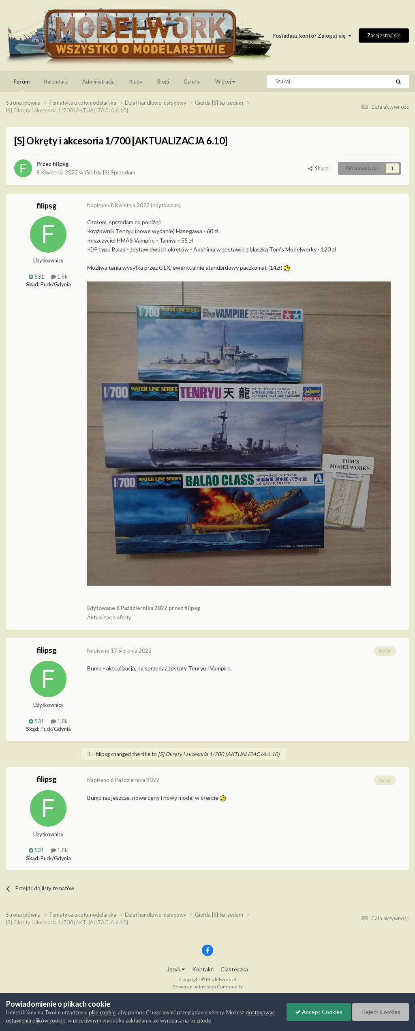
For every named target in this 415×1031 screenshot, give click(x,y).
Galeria (192, 81)
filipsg (60, 163)
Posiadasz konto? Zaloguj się (310, 35)
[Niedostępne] (239, 432)
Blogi (163, 81)
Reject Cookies (380, 1011)
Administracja (98, 81)
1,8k (62, 276)
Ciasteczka (234, 969)
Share (320, 168)
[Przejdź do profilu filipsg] (23, 168)
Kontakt (202, 969)
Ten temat (368, 81)
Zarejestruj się (383, 35)
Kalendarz (56, 81)
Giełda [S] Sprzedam (110, 172)
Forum (21, 81)
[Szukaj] (398, 81)
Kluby (136, 81)
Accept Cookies (321, 1011)
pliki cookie (102, 1012)
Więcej (223, 81)
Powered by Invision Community (208, 987)
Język (174, 969)
